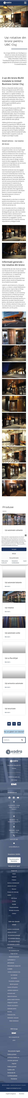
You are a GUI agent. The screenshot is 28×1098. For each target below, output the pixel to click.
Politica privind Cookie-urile (11, 1068)
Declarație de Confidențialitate (12, 1074)
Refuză (14, 553)
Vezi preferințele (14, 558)
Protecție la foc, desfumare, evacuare (13, 1016)
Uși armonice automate (14, 683)
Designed (8, 1088)
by (17, 1088)
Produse (14, 880)
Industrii (14, 877)
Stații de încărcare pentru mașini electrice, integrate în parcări (13, 999)
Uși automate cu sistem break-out (13, 946)
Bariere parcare (14, 984)
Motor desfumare (14, 1021)
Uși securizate (10, 708)
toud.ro (19, 1088)
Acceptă (14, 549)
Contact (14, 913)
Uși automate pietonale (14, 935)
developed (14, 1088)
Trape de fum (14, 953)
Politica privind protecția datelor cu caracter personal (13, 1057)
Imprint (24, 560)
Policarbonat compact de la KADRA (13, 967)
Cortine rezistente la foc (14, 972)
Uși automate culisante (14, 530)
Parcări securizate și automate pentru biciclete (12, 1008)
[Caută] (22, 740)
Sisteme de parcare (14, 956)
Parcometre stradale (14, 981)
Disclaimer (14, 1079)
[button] (25, 535)
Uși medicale (14, 975)
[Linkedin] (14, 798)
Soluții (14, 874)
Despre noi (14, 870)
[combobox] (11, 740)
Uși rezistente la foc (14, 950)
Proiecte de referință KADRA (12, 893)
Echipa (14, 901)
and (11, 1088)
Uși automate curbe (12, 633)
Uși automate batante (13, 582)
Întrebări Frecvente (14, 910)
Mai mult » (7, 586)
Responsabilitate (14, 907)
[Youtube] (18, 798)
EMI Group (14, 898)
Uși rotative (9, 608)
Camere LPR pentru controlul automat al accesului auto (12, 990)
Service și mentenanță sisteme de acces (13, 884)
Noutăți (14, 904)
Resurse (14, 889)
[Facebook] (9, 798)
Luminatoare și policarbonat (11, 961)
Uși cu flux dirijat (11, 658)
